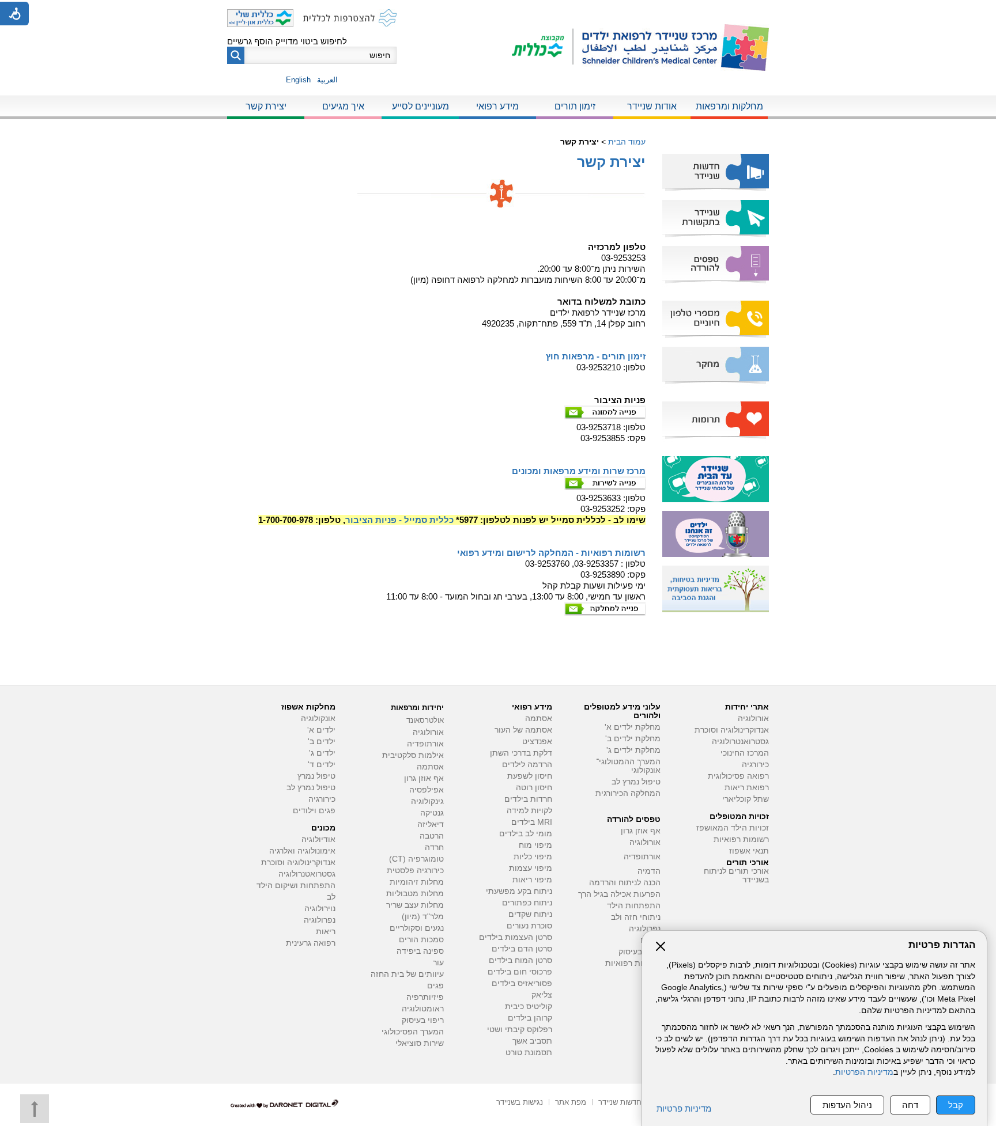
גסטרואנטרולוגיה (740, 741)
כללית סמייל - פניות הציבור (399, 520)
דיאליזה (430, 824)
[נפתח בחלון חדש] (543, 47)
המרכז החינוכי (744, 753)
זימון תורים (574, 106)
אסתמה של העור (523, 730)
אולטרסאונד (425, 720)
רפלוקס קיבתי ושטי (519, 1029)
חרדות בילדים (528, 799)
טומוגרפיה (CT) (416, 859)
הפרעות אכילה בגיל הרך (619, 894)
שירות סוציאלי (419, 1043)
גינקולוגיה (427, 801)
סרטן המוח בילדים (520, 960)
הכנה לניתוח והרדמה (625, 882)
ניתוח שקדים (530, 914)
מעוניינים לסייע (420, 106)
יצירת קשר (266, 106)
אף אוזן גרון (641, 831)
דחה (910, 1105)
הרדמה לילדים (527, 764)
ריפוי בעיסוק (639, 951)
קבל (955, 1105)
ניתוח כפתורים (527, 902)
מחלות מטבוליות (415, 893)
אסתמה (538, 718)
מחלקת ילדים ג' (633, 750)
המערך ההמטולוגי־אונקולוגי (628, 766)
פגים (435, 985)
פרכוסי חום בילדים (520, 972)
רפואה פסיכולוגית (738, 776)
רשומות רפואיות (741, 839)
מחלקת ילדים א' (633, 727)
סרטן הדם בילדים (522, 949)
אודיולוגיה (318, 839)
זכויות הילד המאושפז (732, 828)
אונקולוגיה (318, 718)
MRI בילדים (531, 822)
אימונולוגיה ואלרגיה (302, 851)
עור (438, 962)
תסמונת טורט (528, 1052)
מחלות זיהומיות (417, 882)
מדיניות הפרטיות (864, 1072)
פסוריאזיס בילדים (522, 983)
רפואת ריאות (747, 787)
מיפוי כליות (533, 856)
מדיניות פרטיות (684, 1108)
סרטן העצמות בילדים (515, 937)
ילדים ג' (322, 753)
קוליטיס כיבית (528, 1006)
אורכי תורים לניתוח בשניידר (736, 875)
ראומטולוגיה (423, 1008)
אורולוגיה (753, 718)
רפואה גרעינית (310, 943)
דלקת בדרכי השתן (521, 753)
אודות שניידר (652, 106)
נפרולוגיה (645, 928)
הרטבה (432, 836)
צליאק (541, 995)
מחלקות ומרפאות (729, 106)
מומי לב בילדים (525, 833)
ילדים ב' (321, 741)
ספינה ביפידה (420, 951)
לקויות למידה (529, 810)
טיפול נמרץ (316, 776)
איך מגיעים (343, 106)
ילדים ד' (321, 764)
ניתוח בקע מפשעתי (519, 891)
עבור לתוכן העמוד (498, 11)
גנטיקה (432, 813)
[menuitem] (729, 107)
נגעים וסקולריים (417, 928)
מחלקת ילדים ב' (633, 738)
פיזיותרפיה (425, 997)
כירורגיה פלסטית (415, 870)
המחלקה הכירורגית (628, 793)
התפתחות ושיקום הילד (295, 885)
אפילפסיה (426, 790)
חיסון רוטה (534, 787)
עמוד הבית (627, 141)
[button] (235, 55)
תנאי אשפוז (749, 851)
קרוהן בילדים (530, 1018)
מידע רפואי (497, 106)
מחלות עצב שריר (415, 905)
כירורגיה (755, 764)
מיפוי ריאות (532, 879)
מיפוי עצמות (530, 868)
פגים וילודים (314, 810)
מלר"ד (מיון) (423, 916)
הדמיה (649, 871)
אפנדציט (537, 741)
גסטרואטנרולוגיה (306, 874)
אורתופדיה (642, 856)
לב (331, 897)
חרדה (434, 847)
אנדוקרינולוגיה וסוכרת (298, 862)
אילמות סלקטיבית (413, 755)
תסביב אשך (532, 1041)
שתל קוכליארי (745, 799)
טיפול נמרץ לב (636, 782)
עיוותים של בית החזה (407, 974)
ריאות (325, 931)
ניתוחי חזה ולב (636, 917)
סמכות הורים (421, 939)
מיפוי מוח (535, 845)
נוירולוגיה (319, 908)
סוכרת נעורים (529, 926)
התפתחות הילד (634, 905)
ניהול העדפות (847, 1105)
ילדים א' (321, 730)
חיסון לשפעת (529, 776)
